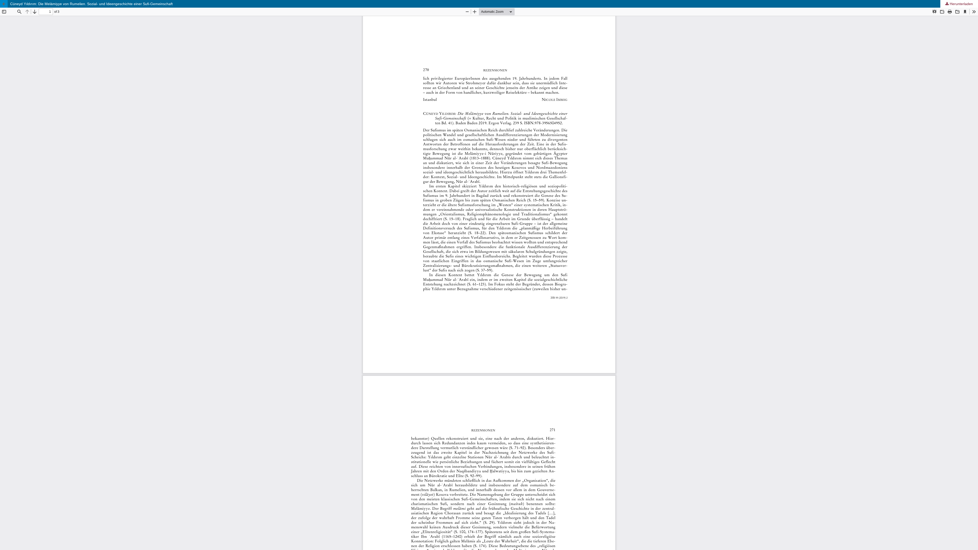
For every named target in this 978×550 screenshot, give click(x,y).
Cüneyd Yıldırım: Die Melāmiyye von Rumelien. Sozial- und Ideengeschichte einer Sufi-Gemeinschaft (91, 4)
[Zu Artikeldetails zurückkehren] (4, 4)
